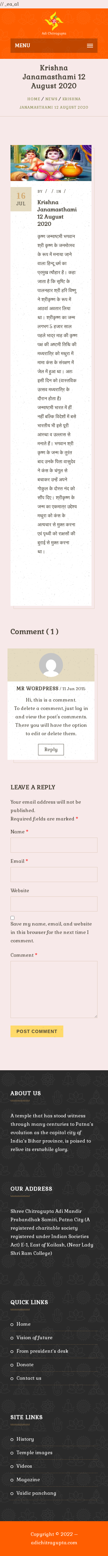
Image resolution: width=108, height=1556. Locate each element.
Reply (51, 749)
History (25, 1439)
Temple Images (34, 1452)
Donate (25, 1364)
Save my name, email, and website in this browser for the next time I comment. (51, 932)
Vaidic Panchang (36, 1493)
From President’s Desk (42, 1351)
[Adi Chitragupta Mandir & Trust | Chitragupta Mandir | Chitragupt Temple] (54, 23)
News (51, 99)
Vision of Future (34, 1337)
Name (19, 832)
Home (33, 99)
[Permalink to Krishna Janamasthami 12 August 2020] (51, 179)
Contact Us (28, 1378)
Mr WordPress (37, 688)
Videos (24, 1466)
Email (19, 861)
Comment (24, 955)
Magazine (28, 1479)
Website (19, 890)
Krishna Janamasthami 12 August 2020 (57, 213)
